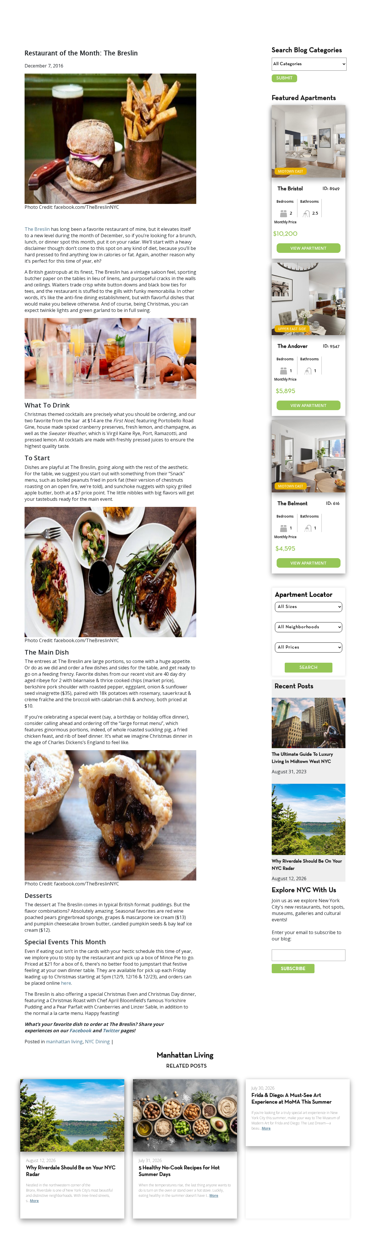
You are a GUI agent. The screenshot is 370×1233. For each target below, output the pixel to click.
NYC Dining (97, 1041)
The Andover (293, 346)
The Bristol (290, 189)
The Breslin (37, 229)
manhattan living (64, 1041)
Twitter (111, 1030)
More (34, 1200)
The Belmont (293, 503)
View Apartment (309, 248)
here (66, 983)
